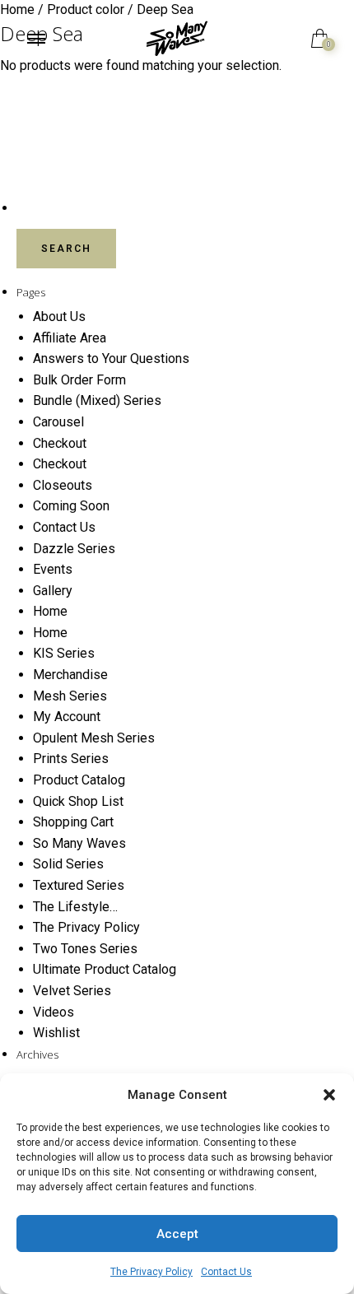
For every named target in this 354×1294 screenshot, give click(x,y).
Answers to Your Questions (111, 358)
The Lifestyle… (75, 907)
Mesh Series (70, 696)
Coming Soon (71, 506)
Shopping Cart (73, 822)
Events (52, 569)
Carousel (58, 422)
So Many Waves (79, 843)
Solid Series (68, 864)
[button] (329, 1095)
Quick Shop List (78, 801)
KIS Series (64, 653)
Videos (53, 1012)
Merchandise (70, 674)
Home (50, 611)
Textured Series (78, 885)
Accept (177, 1234)
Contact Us (226, 1272)
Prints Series (71, 758)
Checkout (59, 443)
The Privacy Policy (151, 1272)
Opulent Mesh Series (94, 738)
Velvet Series (72, 990)
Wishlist (56, 1032)
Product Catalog (79, 780)
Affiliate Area (69, 338)
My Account (66, 716)
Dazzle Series (74, 548)
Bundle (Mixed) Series (97, 400)
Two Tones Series (85, 949)
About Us (59, 316)
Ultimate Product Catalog (104, 969)
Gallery (52, 590)
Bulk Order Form (79, 380)
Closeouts (62, 485)
